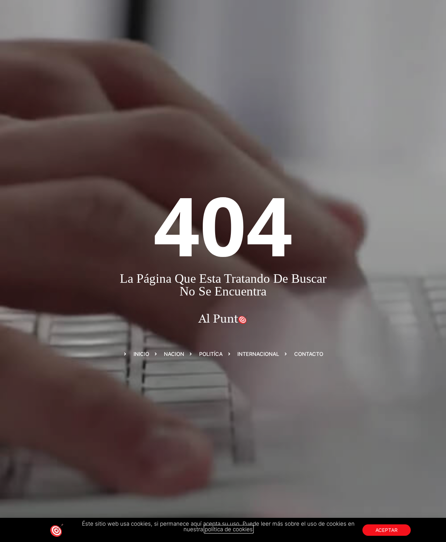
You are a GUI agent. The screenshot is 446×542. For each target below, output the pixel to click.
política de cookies (229, 529)
